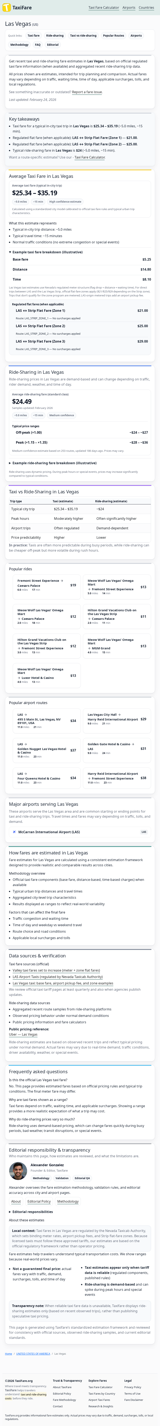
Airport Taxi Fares (99, 1400)
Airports (128, 7)
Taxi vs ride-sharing (83, 35)
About (16, 1201)
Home (8, 1353)
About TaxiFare (62, 1387)
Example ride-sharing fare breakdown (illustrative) (54, 463)
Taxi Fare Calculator (104, 7)
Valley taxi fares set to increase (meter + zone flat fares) (56, 970)
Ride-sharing (55, 35)
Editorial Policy (39, 1201)
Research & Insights (101, 1406)
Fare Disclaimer (133, 1400)
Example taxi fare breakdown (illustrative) (47, 252)
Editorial (53, 45)
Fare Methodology (64, 1400)
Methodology (19, 45)
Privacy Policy (132, 1387)
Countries (146, 7)
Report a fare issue (87, 92)
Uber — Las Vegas (23, 1034)
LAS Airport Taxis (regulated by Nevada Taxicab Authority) (58, 976)
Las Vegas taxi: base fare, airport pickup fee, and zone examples (63, 983)
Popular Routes (113, 35)
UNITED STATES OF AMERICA (33, 1353)
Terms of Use (132, 1393)
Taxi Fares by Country (102, 1393)
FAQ (37, 45)
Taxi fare (34, 35)
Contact (58, 1406)
